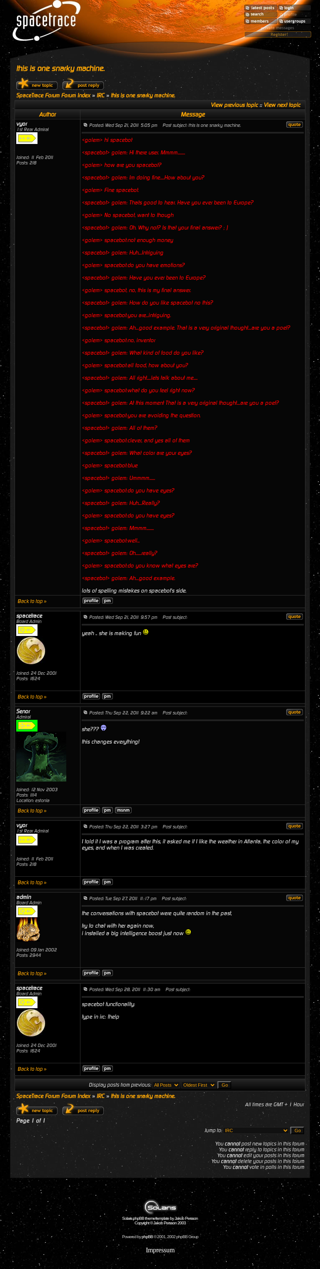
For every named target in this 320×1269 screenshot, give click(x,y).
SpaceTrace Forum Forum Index (53, 95)
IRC (101, 95)
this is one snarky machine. (60, 68)
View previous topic (234, 105)
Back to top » (32, 601)
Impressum (160, 1250)
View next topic (282, 105)
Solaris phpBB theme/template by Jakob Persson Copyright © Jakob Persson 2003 (160, 1220)
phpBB (147, 1236)
